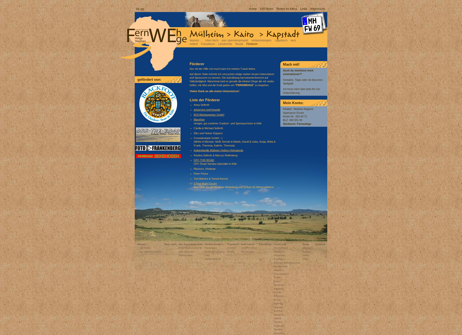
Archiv (230, 251)
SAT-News (266, 9)
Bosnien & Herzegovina (287, 262)
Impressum (317, 9)
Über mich (211, 40)
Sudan (277, 292)
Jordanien (279, 285)
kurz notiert (247, 244)
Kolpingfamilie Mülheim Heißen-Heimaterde (218, 150)
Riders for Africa (286, 9)
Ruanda (278, 307)
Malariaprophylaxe (215, 251)
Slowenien (279, 255)
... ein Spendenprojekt (149, 251)
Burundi (278, 311)
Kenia (277, 299)
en (142, 9)
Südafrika (279, 333)
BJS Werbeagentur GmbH (209, 114)
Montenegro (280, 266)
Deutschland (281, 248)
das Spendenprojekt (235, 40)
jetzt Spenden (186, 251)
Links (303, 9)
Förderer (252, 44)
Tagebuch (281, 40)
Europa (306, 251)
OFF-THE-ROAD (204, 160)
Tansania (279, 314)
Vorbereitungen (261, 40)
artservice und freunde (207, 109)
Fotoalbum (208, 44)
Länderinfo (225, 44)
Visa (207, 255)
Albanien (279, 270)
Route (239, 44)
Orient (305, 255)
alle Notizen (247, 251)
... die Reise (143, 248)
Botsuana (279, 325)
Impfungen (211, 248)
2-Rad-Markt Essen (205, 183)
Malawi (277, 318)
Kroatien (278, 259)
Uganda (278, 303)
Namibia (278, 329)
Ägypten (278, 288)
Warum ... (196, 40)
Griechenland (281, 273)
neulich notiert (249, 248)
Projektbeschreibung (190, 248)
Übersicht (307, 248)
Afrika (305, 259)
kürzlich (231, 248)
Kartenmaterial (213, 259)
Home (253, 9)
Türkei (277, 277)
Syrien (277, 281)
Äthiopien (279, 296)
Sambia (278, 322)
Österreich (279, 251)
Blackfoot (199, 119)
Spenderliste (186, 255)
